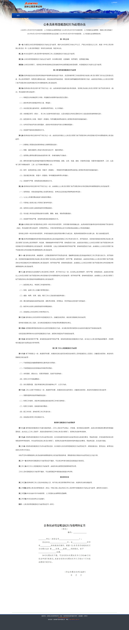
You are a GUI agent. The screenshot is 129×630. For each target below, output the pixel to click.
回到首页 (115, 2)
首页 (18, 15)
